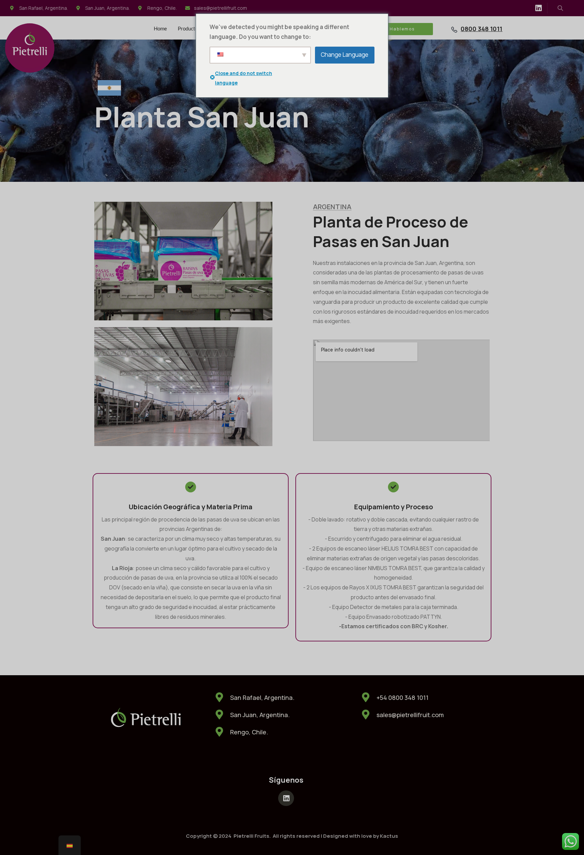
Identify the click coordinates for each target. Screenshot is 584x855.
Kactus (389, 835)
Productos (189, 28)
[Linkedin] (538, 8)
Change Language (344, 54)
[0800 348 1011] (454, 29)
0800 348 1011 (481, 29)
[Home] (29, 48)
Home (160, 28)
